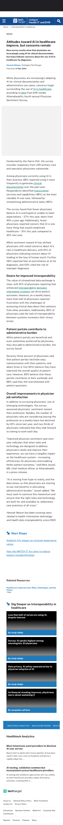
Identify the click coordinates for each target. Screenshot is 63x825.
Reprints (6, 820)
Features (26, 820)
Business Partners (22, 810)
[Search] (59, 21)
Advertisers (8, 810)
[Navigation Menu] (4, 21)
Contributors (8, 814)
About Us (7, 801)
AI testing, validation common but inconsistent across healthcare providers (30, 769)
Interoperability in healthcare (23, 27)
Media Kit (37, 810)
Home (5, 27)
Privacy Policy (20, 804)
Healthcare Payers (41, 726)
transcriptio (40, 190)
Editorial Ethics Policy (22, 801)
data (23, 92)
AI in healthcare (42, 89)
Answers (16, 820)
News (9, 34)
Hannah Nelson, (13, 65)
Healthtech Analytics (18, 726)
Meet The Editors (41, 801)
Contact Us (7, 804)
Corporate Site (49, 810)
